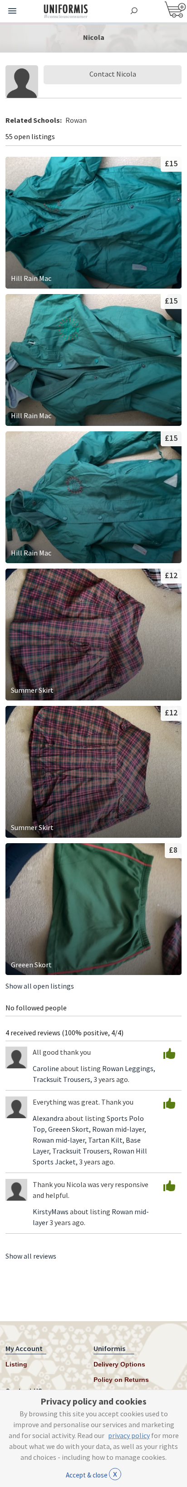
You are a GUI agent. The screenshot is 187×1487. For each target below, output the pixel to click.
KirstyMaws (51, 1211)
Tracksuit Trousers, (63, 1079)
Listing (16, 1364)
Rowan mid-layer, (119, 1129)
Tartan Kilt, (107, 1139)
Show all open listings (39, 985)
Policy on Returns (121, 1379)
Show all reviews (30, 1255)
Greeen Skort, (70, 1129)
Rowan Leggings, (128, 1068)
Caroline (46, 1068)
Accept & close (91, 1473)
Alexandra (48, 1118)
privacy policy (129, 1435)
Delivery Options (119, 1364)
